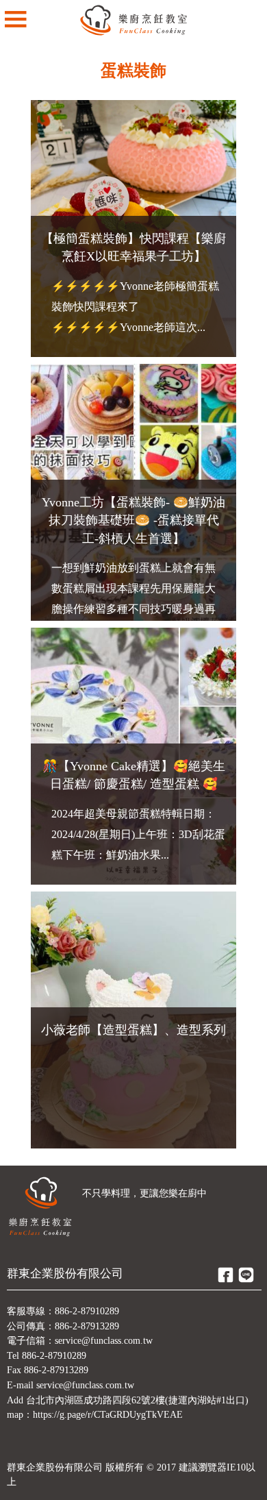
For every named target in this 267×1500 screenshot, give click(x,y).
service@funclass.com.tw (104, 1340)
